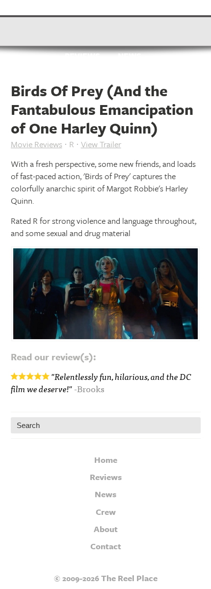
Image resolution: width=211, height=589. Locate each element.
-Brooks (89, 388)
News (129, 56)
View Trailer (101, 144)
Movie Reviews (36, 144)
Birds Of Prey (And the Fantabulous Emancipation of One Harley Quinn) (102, 109)
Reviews (82, 56)
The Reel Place (105, 27)
